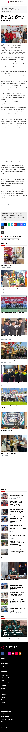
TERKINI (3, 489)
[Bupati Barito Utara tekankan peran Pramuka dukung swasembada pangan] (4, 496)
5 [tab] (18, 638)
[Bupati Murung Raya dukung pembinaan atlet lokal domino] (14, 255)
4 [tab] (16, 638)
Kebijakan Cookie (6, 714)
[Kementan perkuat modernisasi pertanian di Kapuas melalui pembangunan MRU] (4, 543)
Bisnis (2, 680)
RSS (2, 721)
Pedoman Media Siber (7, 719)
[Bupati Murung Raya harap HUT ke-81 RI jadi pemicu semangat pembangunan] (14, 303)
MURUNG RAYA (14, 236)
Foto (2, 616)
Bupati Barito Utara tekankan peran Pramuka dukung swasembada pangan (17, 495)
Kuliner (3, 697)
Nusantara (4, 671)
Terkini (3, 658)
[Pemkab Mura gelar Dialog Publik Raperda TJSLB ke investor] (14, 421)
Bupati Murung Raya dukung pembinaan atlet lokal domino (13, 264)
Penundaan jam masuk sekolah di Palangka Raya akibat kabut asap (12, 632)
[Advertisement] (14, 144)
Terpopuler (4, 663)
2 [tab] (12, 638)
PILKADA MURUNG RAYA (8, 239)
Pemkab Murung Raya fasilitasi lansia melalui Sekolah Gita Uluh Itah (12, 382)
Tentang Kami (5, 716)
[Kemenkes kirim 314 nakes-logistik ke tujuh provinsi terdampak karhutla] (4, 552)
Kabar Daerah (13, 8)
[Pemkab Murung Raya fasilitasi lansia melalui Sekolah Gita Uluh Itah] (14, 373)
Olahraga (3, 685)
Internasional (5, 677)
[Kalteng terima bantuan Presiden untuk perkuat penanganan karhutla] (4, 512)
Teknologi (4, 699)
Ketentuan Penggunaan (8, 708)
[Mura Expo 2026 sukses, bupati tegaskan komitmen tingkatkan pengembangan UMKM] (14, 278)
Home (5, 8)
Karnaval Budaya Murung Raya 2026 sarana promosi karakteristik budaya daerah (12, 406)
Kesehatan (4, 705)
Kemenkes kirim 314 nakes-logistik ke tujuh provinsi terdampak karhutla (17, 551)
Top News (4, 558)
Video (2, 668)
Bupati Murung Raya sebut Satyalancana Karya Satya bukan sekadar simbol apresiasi (13, 335)
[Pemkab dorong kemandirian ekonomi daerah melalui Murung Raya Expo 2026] (14, 350)
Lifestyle (3, 694)
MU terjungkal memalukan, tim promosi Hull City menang (17, 600)
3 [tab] (14, 638)
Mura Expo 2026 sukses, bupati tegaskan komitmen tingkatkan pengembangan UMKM (13, 288)
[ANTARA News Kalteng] (15, 1)
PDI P (17, 239)
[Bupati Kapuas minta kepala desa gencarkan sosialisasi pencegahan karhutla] (4, 536)
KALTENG (21, 236)
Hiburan (3, 702)
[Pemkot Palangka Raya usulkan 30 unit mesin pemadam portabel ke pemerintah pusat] (4, 503)
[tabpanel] (14, 628)
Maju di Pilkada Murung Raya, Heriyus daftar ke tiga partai (12, 10)
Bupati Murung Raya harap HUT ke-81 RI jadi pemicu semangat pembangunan (13, 311)
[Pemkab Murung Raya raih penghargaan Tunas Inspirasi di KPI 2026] (14, 443)
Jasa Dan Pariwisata (6, 683)
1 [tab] (9, 638)
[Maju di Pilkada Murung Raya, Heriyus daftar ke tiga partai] (14, 570)
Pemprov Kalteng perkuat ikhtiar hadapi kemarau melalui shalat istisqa (16, 594)
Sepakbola (4, 688)
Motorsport (4, 692)
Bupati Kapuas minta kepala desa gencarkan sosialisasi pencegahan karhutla (17, 535)
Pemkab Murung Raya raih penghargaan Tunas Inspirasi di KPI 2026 (13, 452)
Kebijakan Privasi (6, 711)
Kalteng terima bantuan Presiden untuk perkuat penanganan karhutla (16, 511)
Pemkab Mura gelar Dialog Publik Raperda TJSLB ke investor (14, 429)
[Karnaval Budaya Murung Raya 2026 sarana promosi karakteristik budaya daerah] (14, 396)
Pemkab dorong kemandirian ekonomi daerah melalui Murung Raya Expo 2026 (13, 359)
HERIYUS (6, 236)
